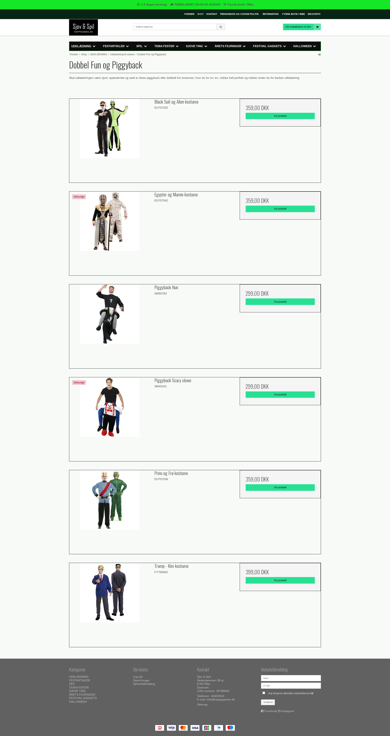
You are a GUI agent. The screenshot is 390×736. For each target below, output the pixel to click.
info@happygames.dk (221, 699)
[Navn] (291, 678)
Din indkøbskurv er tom (298, 26)
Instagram (287, 711)
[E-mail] (291, 685)
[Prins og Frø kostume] (109, 510)
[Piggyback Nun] (109, 324)
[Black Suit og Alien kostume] (109, 139)
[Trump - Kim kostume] (109, 603)
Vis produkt (280, 116)
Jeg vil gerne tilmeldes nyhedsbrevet (291, 692)
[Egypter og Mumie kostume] (109, 232)
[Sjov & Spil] (99, 27)
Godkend (268, 702)
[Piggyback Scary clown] (109, 417)
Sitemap (202, 704)
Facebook (270, 711)
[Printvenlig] (319, 54)
